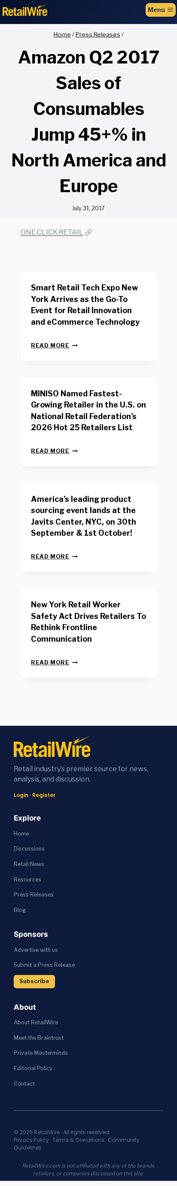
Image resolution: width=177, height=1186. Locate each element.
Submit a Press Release (44, 965)
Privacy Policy (31, 1140)
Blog (20, 910)
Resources (27, 879)
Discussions (29, 848)
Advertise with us (36, 950)
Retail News (29, 864)
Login (21, 795)
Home (21, 833)
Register (43, 795)
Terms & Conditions (78, 1140)
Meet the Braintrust (39, 1038)
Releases (42, 894)
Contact (24, 1083)
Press (22, 894)
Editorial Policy (33, 1068)
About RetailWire (36, 1022)
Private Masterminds (41, 1053)
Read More (54, 345)
